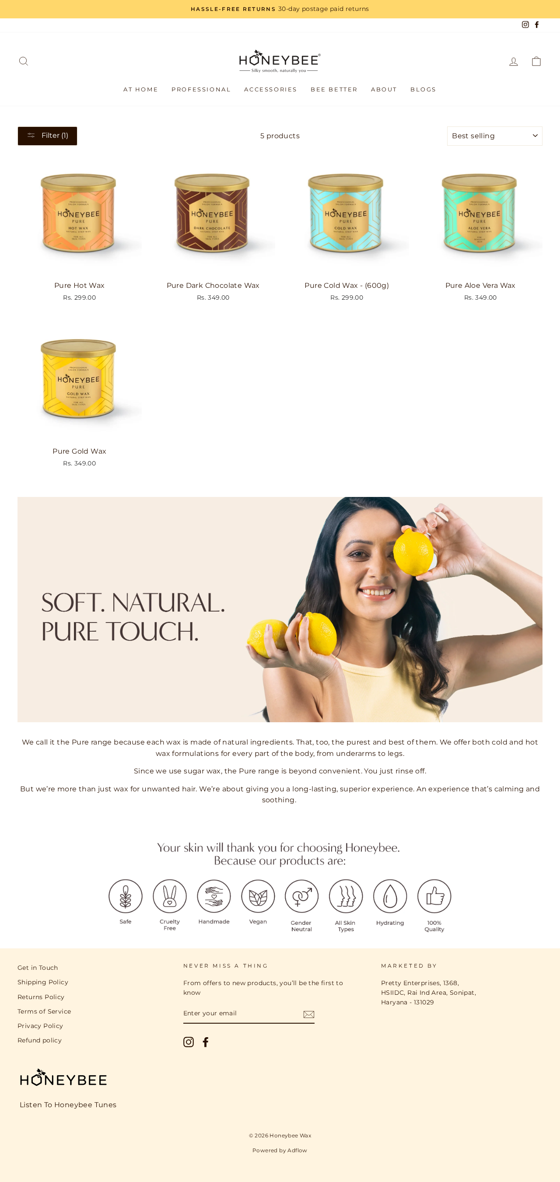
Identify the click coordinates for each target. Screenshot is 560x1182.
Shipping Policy (43, 982)
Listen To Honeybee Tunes (68, 1105)
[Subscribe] (309, 1014)
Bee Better (334, 89)
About (384, 89)
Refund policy (40, 1040)
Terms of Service (44, 1011)
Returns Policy (41, 996)
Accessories (271, 89)
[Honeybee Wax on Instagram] (188, 1042)
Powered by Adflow (280, 1150)
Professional (201, 89)
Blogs (423, 89)
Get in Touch (38, 967)
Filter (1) (54, 135)
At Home (140, 89)
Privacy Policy (40, 1025)
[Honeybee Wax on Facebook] (205, 1042)
